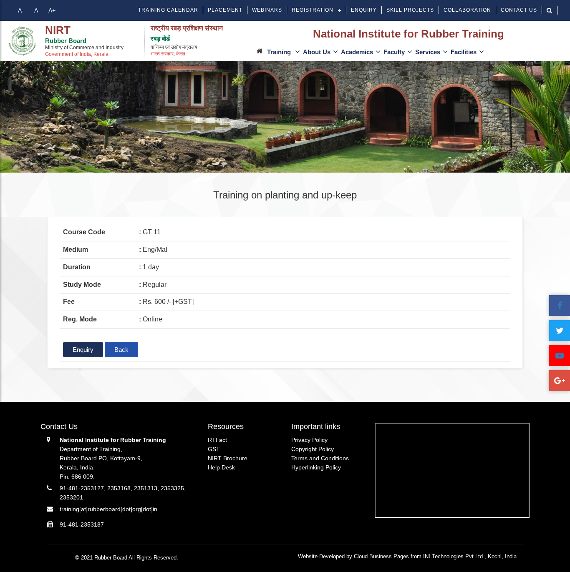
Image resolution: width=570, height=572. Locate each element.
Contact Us (519, 10)
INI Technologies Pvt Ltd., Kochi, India (470, 556)
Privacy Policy (309, 440)
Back (121, 349)
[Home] (22, 41)
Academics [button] (357, 51)
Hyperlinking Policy (316, 467)
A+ (51, 10)
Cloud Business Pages (381, 556)
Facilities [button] (464, 51)
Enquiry (364, 10)
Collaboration (467, 10)
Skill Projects (410, 10)
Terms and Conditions (320, 458)
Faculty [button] (394, 51)
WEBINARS (267, 10)
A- (21, 10)
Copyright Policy (312, 449)
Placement (225, 10)
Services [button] (427, 51)
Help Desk (221, 467)
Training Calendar (168, 10)
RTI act (217, 440)
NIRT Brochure (227, 458)
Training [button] (280, 51)
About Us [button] (316, 51)
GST (214, 449)
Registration (312, 10)
